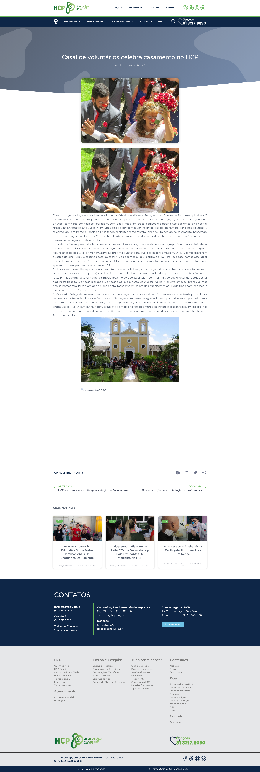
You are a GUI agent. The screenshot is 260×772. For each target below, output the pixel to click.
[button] (178, 472)
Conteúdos (144, 21)
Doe (160, 21)
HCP (117, 7)
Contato (170, 7)
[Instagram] (185, 7)
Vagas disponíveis (65, 630)
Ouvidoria (156, 7)
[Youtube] (202, 7)
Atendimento (70, 21)
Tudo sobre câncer (121, 21)
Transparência (135, 7)
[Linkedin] (197, 7)
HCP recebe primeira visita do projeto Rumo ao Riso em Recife (183, 550)
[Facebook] (191, 7)
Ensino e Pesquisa (94, 21)
